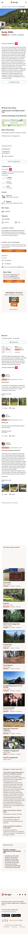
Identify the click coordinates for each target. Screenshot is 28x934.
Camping (4, 6)
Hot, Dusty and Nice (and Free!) (11, 450)
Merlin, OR (14, 6)
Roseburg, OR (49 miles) (11, 859)
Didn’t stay (5, 422)
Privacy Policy (14, 926)
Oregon (9, 6)
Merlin (3, 52)
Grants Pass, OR (14, 274)
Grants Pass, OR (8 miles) (12, 860)
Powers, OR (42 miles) (11, 864)
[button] (2, 2)
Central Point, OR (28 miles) (12, 867)
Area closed (5, 382)
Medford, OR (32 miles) (11, 857)
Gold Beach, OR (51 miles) (12, 856)
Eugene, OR (16, 278)
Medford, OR (13, 276)
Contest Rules (6, 926)
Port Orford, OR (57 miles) (12, 862)
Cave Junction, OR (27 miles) (13, 865)
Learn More (5, 175)
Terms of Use (22, 926)
